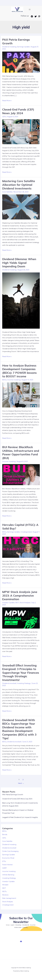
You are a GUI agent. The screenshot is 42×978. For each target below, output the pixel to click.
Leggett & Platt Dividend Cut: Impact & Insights (20, 817)
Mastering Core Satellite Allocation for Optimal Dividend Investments (18, 184)
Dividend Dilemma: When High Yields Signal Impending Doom (19, 262)
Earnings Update (23, 47)
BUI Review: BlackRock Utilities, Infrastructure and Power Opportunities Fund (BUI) (20, 452)
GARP (4, 868)
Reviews (5, 895)
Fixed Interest (7, 865)
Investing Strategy (23, 683)
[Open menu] (29, 9)
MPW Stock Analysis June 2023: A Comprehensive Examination (19, 595)
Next (21, 783)
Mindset (5, 885)
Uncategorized (26, 532)
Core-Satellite (7, 192)
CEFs (4, 117)
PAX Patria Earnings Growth (12, 795)
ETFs (4, 861)
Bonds (4, 834)
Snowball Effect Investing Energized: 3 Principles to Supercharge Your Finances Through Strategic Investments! (20, 673)
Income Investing (13, 380)
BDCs (4, 380)
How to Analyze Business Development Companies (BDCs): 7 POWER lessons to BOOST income (19, 371)
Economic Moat (8, 858)
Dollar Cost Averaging (10, 851)
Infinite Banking (8, 875)
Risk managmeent (9, 898)
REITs (4, 891)
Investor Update (8, 603)
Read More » (7, 101)
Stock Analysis (25, 603)
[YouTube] (21, 941)
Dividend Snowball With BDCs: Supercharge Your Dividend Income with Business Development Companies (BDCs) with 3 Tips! (19, 729)
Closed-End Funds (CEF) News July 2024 (18, 111)
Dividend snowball (9, 683)
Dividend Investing (9, 47)
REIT (17, 603)
